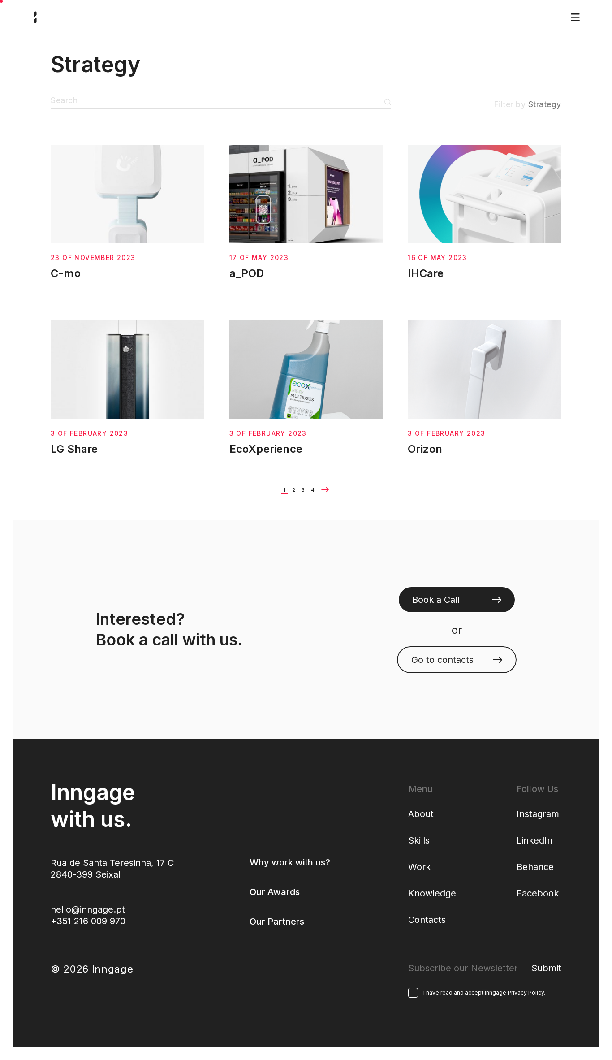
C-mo (66, 273)
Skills (419, 840)
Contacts (427, 919)
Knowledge (432, 893)
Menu (575, 17)
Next (325, 489)
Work (419, 866)
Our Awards (275, 892)
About (421, 814)
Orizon (425, 448)
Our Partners (277, 921)
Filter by (527, 104)
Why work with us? (290, 862)
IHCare (426, 273)
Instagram (538, 814)
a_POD (246, 273)
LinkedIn (534, 840)
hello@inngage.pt (88, 909)
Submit (387, 102)
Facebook (538, 893)
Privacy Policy (526, 992)
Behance (535, 866)
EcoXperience (265, 448)
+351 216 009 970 (88, 921)
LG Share (74, 448)
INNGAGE (35, 17)
